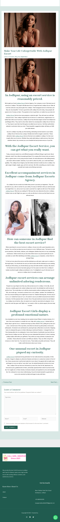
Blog (16, 56)
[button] (55, 517)
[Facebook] (30, 517)
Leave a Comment (9, 56)
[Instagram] (26, 517)
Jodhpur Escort (21, 103)
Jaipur (4, 492)
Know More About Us (10, 486)
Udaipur (4, 497)
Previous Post (7, 382)
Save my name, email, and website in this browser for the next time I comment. (27, 423)
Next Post (54, 382)
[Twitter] (33, 517)
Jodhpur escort (34, 256)
